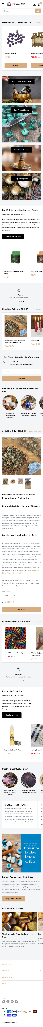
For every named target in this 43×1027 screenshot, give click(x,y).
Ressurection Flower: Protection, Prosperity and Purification (15, 341)
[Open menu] (3, 4)
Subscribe (21, 378)
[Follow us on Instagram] (7, 1001)
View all (38, 909)
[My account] (34, 4)
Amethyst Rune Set (11, 53)
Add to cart (15, 65)
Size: (6, 591)
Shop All (38, 22)
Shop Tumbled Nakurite (14, 899)
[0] (39, 4)
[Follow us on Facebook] (3, 1001)
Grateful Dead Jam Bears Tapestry (15, 653)
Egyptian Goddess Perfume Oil (13, 750)
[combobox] (18, 11)
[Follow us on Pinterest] (12, 1001)
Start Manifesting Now (13, 236)
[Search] (38, 11)
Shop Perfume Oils (12, 715)
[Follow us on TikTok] (16, 1001)
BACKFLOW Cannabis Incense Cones (13, 272)
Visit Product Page (35, 431)
